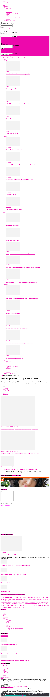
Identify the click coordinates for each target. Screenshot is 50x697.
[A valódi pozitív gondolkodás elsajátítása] (13, 324)
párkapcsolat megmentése (31, 603)
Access (7, 71)
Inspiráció (8, 19)
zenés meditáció (35, 605)
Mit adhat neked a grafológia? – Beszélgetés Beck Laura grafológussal (19, 429)
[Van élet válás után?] (13, 191)
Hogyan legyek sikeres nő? (13, 225)
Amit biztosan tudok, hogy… (12, 13)
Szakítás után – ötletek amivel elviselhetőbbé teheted (19, 179)
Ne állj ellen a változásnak (13, 118)
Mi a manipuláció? (11, 89)
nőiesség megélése (35, 602)
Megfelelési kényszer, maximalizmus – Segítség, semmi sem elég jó (23, 267)
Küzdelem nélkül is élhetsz (13, 240)
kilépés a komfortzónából (20, 600)
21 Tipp (4, 38)
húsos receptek (3, 600)
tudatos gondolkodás (11, 605)
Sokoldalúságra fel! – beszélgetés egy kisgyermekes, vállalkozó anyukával (20, 453)
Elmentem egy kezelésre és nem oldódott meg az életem (15, 660)
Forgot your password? (5, 28)
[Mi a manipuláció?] (13, 85)
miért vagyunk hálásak (21, 602)
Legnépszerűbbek (6, 390)
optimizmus (45, 602)
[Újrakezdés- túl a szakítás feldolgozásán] (13, 146)
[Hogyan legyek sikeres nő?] (13, 222)
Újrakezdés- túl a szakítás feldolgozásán (16, 149)
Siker (4, 5)
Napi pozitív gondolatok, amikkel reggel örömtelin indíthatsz (22, 298)
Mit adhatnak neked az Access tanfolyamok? (18, 74)
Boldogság (5, 6)
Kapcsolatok (8, 147)
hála (36, 599)
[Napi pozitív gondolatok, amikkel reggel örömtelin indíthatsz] (13, 294)
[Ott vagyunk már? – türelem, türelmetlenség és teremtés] (13, 250)
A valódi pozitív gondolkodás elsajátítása (17, 328)
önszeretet (22, 607)
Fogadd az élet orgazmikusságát (14, 358)
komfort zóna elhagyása (28, 600)
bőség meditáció (10, 599)
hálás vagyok (45, 599)
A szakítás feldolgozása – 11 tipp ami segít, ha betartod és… (21, 164)
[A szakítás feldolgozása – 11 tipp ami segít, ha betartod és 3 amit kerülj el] (13, 161)
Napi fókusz (8, 9)
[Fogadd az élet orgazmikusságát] (13, 354)
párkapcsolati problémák (18, 603)
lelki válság (4, 602)
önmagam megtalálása (6, 607)
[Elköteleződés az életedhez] (13, 130)
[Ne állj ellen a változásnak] (13, 115)
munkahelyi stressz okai (29, 602)
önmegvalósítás (16, 607)
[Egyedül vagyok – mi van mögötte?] (4, 650)
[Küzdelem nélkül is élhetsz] (13, 236)
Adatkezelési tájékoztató (21, 695)
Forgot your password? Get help (7, 49)
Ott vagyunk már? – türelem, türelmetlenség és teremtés (20, 254)
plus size (7, 16)
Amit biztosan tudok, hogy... (11, 624)
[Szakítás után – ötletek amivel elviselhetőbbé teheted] (13, 176)
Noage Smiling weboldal (8, 39)
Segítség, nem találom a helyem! (9, 644)
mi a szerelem (16, 602)
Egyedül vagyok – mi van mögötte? (10, 653)
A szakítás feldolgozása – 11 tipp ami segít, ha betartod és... (16, 565)
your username (16, 24)
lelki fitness (8, 264)
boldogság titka (43, 597)
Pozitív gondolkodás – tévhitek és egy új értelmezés (19, 343)
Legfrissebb (5, 388)
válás (32, 605)
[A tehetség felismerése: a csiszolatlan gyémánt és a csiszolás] (13, 278)
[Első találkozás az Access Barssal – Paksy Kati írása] (13, 100)
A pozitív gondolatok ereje (13, 313)
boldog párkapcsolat (33, 597)
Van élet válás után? (11, 194)
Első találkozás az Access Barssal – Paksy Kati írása (19, 104)
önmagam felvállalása (43, 605)
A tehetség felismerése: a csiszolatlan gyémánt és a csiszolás (21, 282)
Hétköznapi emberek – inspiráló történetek (14, 17)
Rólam (4, 41)
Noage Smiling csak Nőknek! (9, 20)
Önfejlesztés (5, 2)
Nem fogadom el (13, 695)
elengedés (23, 599)
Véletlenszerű (6, 394)
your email (15, 32)
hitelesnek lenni (32, 599)
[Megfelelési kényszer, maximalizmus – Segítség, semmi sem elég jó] (13, 263)
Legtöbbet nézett (6, 393)
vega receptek (28, 605)
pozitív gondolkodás (6, 603)
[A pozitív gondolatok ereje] (13, 309)
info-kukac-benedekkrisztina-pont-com (19, 686)
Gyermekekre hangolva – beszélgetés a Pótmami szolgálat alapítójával (19, 469)
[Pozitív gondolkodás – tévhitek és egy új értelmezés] (13, 339)
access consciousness (20, 597)
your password (16, 26)
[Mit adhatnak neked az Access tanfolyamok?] (13, 70)
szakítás (46, 603)
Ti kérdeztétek (9, 12)
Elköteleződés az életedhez (12, 133)
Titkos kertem (8, 8)
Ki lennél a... (8, 621)
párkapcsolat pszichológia (41, 603)
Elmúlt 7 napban (6, 392)
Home (2, 375)
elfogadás (28, 599)
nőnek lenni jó (41, 602)
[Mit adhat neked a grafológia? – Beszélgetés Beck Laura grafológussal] (18, 425)
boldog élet (4, 599)
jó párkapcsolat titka (10, 600)
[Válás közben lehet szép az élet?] (13, 205)
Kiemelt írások (6, 389)
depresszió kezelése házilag (17, 599)
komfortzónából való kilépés (36, 600)
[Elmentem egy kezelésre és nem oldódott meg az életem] (4, 658)
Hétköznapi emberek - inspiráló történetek (9, 426)
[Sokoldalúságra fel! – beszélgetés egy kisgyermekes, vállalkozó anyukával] (18, 450)
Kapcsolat (5, 3)
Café (4, 7)
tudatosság (21, 605)
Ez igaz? (7, 14)
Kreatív (7, 279)
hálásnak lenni (39, 599)
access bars (8, 597)
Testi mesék (8, 15)
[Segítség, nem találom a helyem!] (4, 642)
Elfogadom (7, 695)
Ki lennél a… (8, 10)
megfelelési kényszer (10, 602)
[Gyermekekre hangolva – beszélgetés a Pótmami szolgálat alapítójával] (7, 465)
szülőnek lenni (3, 605)
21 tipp (3, 597)
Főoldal (4, 1)
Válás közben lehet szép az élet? (14, 209)
